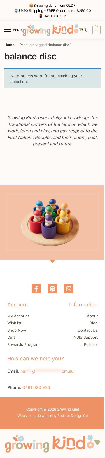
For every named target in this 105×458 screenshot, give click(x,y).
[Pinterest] (52, 288)
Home (9, 45)
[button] (96, 30)
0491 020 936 (55, 16)
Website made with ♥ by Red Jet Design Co (53, 415)
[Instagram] (69, 288)
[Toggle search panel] (85, 30)
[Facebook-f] (36, 288)
